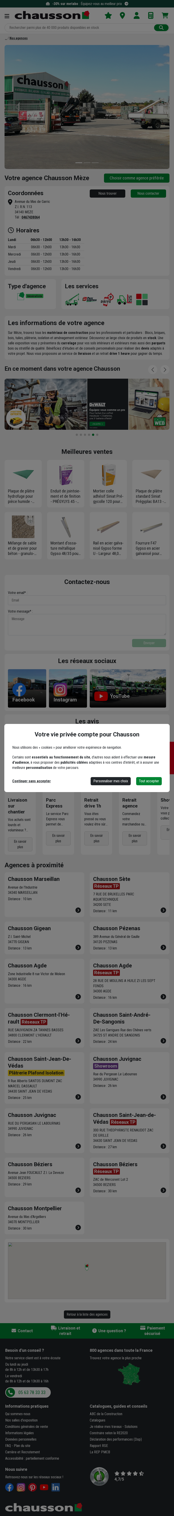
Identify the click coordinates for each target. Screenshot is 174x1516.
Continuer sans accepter (31, 781)
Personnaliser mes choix (110, 781)
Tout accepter (149, 781)
